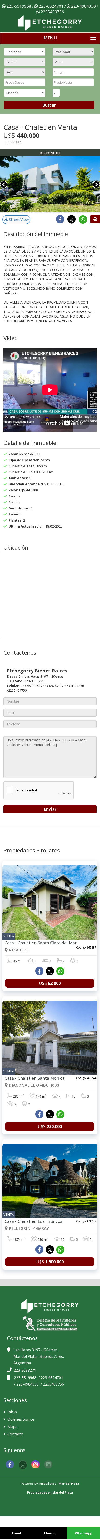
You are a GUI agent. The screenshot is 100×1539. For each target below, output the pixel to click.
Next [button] (96, 184)
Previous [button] (3, 184)
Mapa (12, 1426)
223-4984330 (83, 6)
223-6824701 (50, 6)
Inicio (12, 1411)
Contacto (15, 1434)
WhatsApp (83, 1533)
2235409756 (52, 11)
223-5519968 (19, 6)
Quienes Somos (21, 1419)
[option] (50, 184)
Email (16, 1533)
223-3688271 (25, 1370)
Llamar (50, 1533)
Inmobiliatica (47, 1483)
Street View (18, 219)
